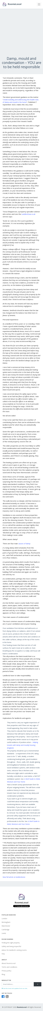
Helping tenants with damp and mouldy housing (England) (22, 745)
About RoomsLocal (8, 963)
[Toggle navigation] (39, 4)
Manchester (6, 926)
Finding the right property (11, 943)
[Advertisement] (21, 35)
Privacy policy (6, 971)
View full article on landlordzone (14, 877)
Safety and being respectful (11, 946)
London (4, 918)
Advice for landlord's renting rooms (14, 950)
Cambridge (5, 930)
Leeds (4, 933)
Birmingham (6, 922)
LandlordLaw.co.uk (28, 214)
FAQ (3, 954)
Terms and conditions (9, 967)
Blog (3, 974)
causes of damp (24, 543)
